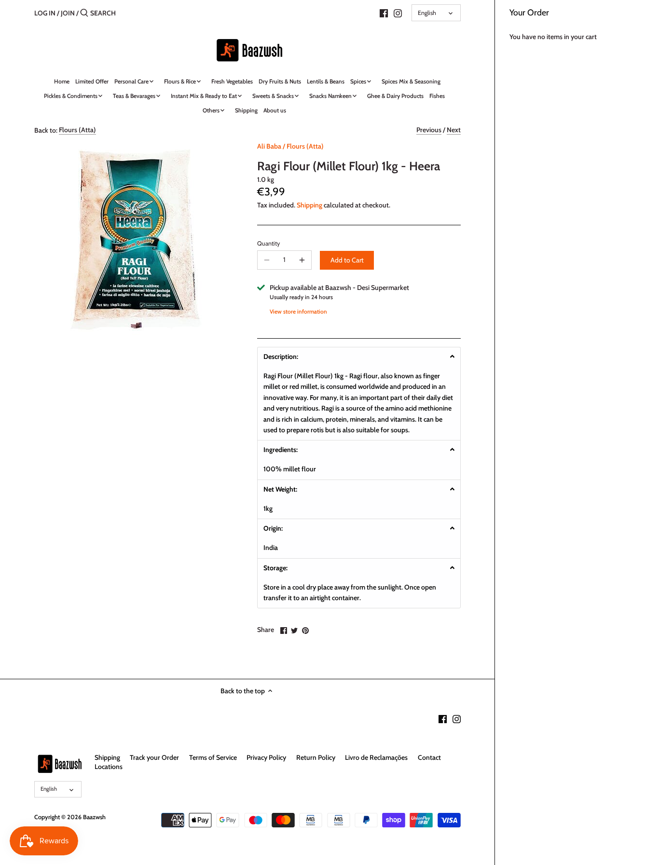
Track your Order (154, 757)
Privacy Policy (266, 757)
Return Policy (315, 757)
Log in (44, 13)
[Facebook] (384, 12)
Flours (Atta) (77, 129)
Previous (428, 129)
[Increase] (302, 260)
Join (68, 13)
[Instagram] (398, 12)
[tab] (359, 356)
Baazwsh (94, 817)
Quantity (268, 243)
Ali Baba (269, 146)
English (427, 12)
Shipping (309, 205)
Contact (429, 757)
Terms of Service (213, 757)
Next (454, 129)
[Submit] (84, 13)
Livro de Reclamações (376, 757)
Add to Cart (347, 260)
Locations (109, 766)
